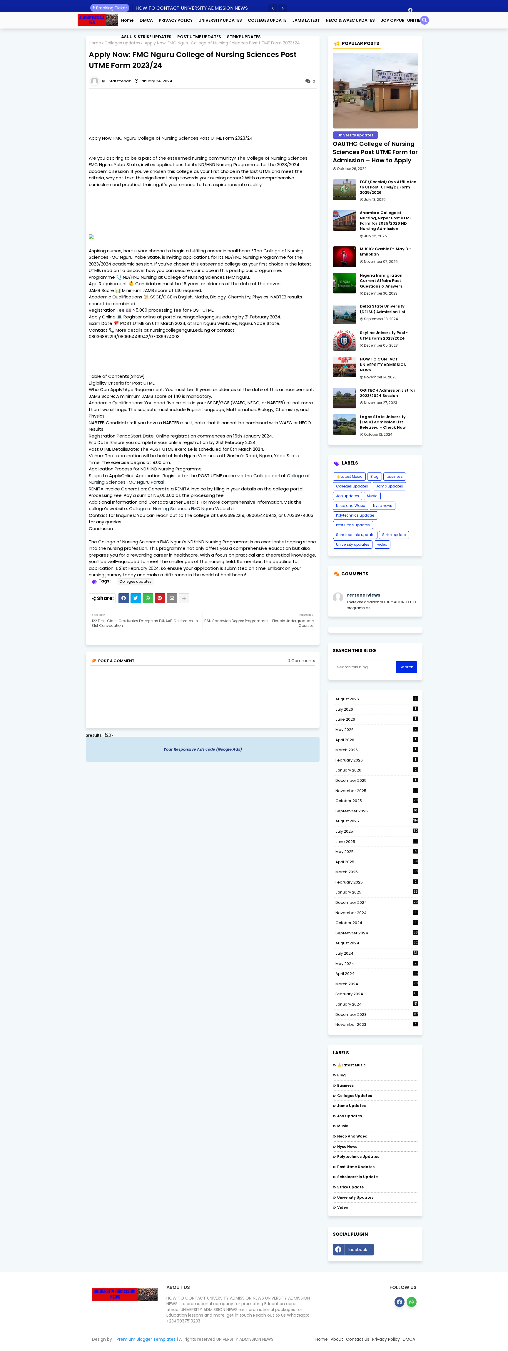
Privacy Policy (386, 1339)
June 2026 (375, 719)
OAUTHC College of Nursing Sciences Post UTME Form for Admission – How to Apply (375, 152)
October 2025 (376, 801)
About (337, 1339)
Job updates (347, 495)
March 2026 (375, 750)
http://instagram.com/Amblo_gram (397, 1251)
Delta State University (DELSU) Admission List (382, 309)
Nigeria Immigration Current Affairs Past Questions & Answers (381, 281)
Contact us (357, 1339)
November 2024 (376, 913)
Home (127, 20)
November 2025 (376, 791)
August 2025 (376, 821)
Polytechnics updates (355, 515)
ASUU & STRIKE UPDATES (146, 37)
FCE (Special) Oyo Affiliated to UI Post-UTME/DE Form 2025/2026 (388, 187)
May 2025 (376, 851)
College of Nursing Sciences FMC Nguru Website (181, 508)
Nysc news (382, 505)
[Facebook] (123, 598)
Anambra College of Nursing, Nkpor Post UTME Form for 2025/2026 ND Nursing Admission (386, 221)
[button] (272, 8)
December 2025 (375, 780)
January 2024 (376, 1004)
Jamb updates (389, 486)
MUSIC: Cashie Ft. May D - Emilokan (386, 251)
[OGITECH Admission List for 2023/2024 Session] (344, 398)
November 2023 (376, 1025)
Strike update (394, 534)
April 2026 (375, 740)
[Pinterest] (160, 598)
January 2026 (376, 770)
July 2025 (376, 831)
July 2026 (375, 709)
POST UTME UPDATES (199, 37)
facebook (357, 1250)
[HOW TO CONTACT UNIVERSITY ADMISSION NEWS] (344, 367)
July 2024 (376, 953)
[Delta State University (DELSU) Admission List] (344, 314)
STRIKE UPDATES (244, 37)
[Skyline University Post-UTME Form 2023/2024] (344, 340)
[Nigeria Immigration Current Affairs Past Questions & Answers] (344, 283)
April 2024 (376, 973)
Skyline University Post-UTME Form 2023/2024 (384, 335)
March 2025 (376, 872)
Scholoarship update (355, 534)
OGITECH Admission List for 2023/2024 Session (387, 393)
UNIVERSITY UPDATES (220, 20)
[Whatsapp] (148, 598)
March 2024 (376, 984)
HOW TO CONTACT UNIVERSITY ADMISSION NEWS (192, 8)
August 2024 (376, 943)
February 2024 (376, 994)
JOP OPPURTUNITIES (402, 20)
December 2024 (376, 903)
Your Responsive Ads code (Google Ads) (202, 749)
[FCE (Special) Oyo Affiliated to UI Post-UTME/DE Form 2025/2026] (344, 189)
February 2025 (376, 882)
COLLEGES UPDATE (267, 20)
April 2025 (376, 862)
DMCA (146, 20)
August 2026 (376, 699)
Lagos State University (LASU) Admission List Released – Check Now (383, 422)
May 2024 (376, 963)
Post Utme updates (353, 524)
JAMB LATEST (306, 20)
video (382, 544)
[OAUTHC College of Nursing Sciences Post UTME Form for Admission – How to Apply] (375, 90)
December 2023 (376, 1015)
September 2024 (376, 933)
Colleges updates (135, 581)
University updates (352, 544)
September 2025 (376, 811)
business (395, 476)
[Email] (172, 598)
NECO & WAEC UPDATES (350, 20)
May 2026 (376, 729)
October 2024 (376, 923)
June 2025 (376, 841)
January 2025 (376, 892)
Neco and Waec (350, 505)
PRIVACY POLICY (176, 20)
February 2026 (375, 760)
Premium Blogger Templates (146, 1339)
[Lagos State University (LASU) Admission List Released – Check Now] (344, 424)
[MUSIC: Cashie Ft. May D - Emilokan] (344, 256)
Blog (374, 476)
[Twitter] (136, 598)
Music (372, 495)
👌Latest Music (349, 476)
